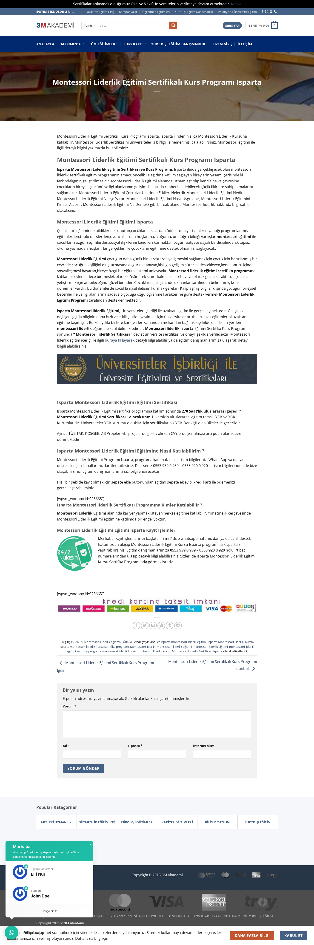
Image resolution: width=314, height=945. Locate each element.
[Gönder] (173, 25)
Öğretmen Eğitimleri (156, 12)
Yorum (69, 706)
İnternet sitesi (204, 746)
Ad (66, 746)
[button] (232, 25)
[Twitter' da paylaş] (144, 625)
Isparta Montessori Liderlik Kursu (230, 642)
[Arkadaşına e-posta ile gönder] (153, 625)
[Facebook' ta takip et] (262, 11)
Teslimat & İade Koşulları (189, 916)
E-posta (135, 746)
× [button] (90, 845)
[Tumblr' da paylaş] (169, 625)
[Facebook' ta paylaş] (136, 625)
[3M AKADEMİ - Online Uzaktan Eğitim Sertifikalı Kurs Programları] (55, 25)
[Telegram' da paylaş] (178, 625)
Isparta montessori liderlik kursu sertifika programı (94, 647)
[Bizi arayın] (275, 11)
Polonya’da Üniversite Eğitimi (237, 12)
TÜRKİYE (127, 642)
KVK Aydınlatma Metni (229, 916)
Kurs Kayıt (133, 44)
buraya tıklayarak (120, 340)
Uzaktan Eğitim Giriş (100, 12)
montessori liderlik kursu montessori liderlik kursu (136, 651)
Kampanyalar (128, 12)
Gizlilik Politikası (152, 916)
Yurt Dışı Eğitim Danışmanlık (194, 12)
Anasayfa (45, 44)
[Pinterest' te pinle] (161, 625)
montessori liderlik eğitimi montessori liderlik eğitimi (192, 647)
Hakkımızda (70, 44)
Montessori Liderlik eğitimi (102, 642)
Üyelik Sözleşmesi (122, 916)
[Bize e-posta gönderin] (271, 11)
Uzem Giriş (223, 44)
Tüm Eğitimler (102, 44)
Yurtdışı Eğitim (261, 916)
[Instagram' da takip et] (266, 11)
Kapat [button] (236, 3)
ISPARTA (77, 642)
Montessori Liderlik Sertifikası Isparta (197, 651)
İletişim (245, 44)
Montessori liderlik (142, 647)
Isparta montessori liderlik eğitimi (183, 642)
